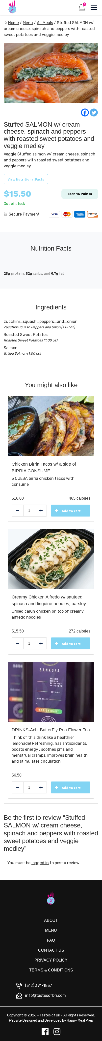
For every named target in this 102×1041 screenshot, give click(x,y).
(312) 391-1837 (38, 985)
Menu (28, 22)
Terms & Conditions (51, 970)
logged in (40, 862)
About (51, 920)
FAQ (51, 940)
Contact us (51, 950)
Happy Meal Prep (80, 1020)
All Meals (45, 22)
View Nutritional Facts (26, 179)
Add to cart (71, 511)
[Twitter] (94, 112)
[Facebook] (85, 112)
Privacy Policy (51, 960)
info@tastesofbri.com (45, 995)
